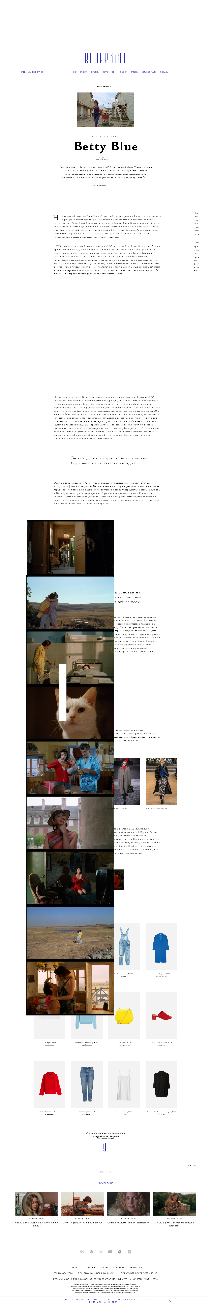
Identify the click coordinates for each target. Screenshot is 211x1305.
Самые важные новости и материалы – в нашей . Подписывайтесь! (105, 1136)
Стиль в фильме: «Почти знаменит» (129, 1223)
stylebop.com (87, 1045)
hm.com (124, 1114)
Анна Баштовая (102, 160)
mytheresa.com (124, 1045)
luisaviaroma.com (161, 1045)
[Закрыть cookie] (170, 1301)
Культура (101, 86)
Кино (110, 86)
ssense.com (49, 1045)
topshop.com (87, 1114)
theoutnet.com (161, 976)
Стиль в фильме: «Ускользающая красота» (174, 1224)
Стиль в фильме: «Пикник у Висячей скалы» (36, 1224)
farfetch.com (162, 1114)
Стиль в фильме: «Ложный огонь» (82, 1223)
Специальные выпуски (32, 72)
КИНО (108, 1172)
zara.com (124, 976)
